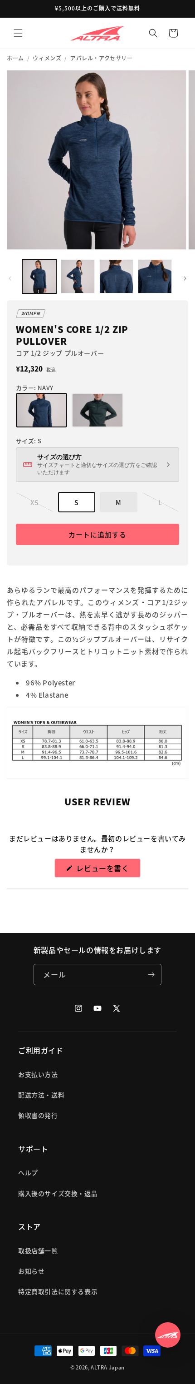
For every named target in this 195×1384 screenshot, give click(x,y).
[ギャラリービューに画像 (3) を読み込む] (116, 276)
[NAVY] (41, 410)
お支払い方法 (38, 1074)
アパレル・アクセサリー (101, 58)
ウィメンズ (47, 58)
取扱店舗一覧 (38, 1250)
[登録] (151, 974)
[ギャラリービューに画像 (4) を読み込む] (155, 276)
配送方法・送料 (41, 1094)
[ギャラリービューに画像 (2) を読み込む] (78, 276)
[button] (18, 33)
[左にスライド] (10, 278)
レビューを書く (106, 870)
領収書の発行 (38, 1115)
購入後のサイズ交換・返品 (58, 1193)
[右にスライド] (185, 278)
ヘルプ (28, 1172)
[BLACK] (97, 410)
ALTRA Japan (108, 1367)
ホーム (15, 58)
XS (35, 505)
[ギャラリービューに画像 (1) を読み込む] (39, 276)
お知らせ (31, 1270)
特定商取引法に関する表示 (58, 1291)
